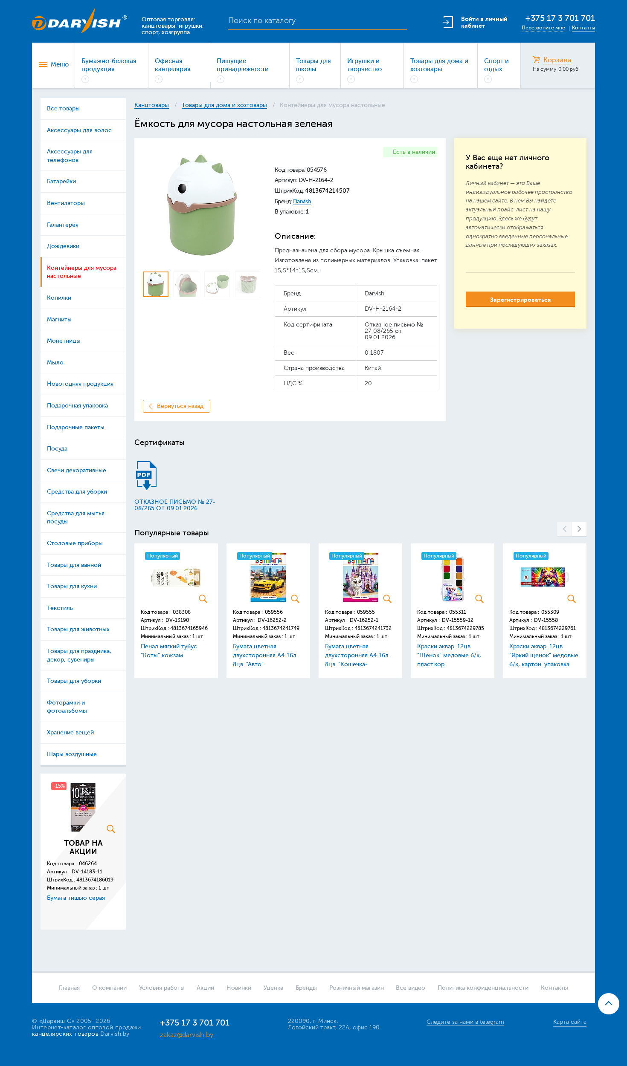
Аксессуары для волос (79, 130)
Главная (69, 988)
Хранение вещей (70, 732)
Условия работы (162, 988)
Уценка (273, 988)
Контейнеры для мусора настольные (81, 272)
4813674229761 (557, 628)
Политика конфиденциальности (483, 988)
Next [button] (579, 529)
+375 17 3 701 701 (560, 18)
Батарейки (61, 181)
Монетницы (64, 341)
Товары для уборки (74, 681)
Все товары (63, 108)
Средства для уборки (77, 491)
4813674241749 (280, 628)
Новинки (238, 988)
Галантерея (62, 225)
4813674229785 (465, 628)
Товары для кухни (72, 586)
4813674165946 (189, 628)
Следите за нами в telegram (465, 1022)
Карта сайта (569, 1022)
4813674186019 (94, 880)
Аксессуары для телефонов (70, 155)
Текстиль (60, 608)
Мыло (55, 362)
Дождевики (63, 246)
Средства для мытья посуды (75, 517)
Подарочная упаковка (77, 405)
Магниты (59, 319)
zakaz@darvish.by (186, 1035)
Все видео (410, 988)
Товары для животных (78, 629)
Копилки (59, 298)
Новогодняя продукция (80, 384)
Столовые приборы (75, 543)
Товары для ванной (74, 565)
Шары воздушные (72, 754)
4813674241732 (373, 628)
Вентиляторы (66, 203)
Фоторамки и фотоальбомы (67, 706)
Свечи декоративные (76, 470)
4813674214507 (327, 191)
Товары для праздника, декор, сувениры (79, 655)
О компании (109, 988)
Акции (205, 988)
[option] (201, 205)
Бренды (306, 988)
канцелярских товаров (65, 1034)
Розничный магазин (356, 988)
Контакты (583, 28)
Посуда (57, 448)
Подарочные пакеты (75, 427)
